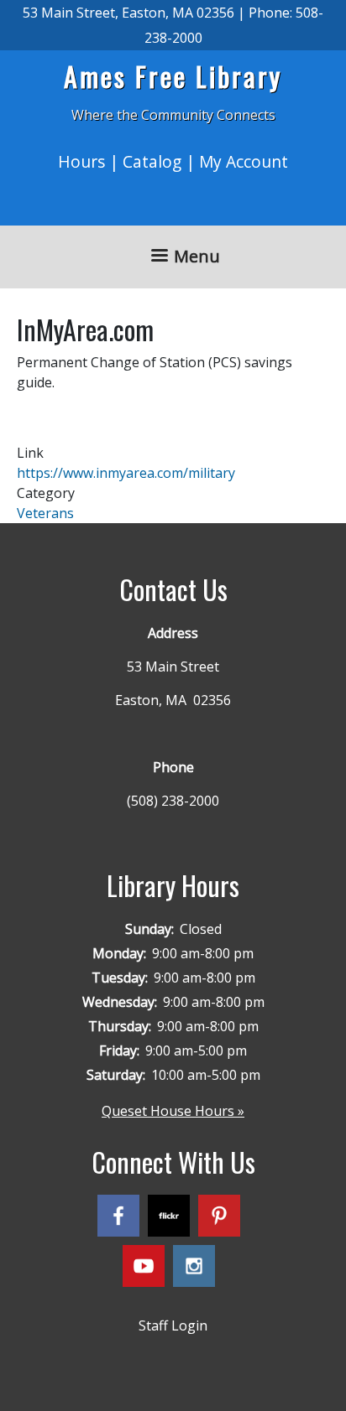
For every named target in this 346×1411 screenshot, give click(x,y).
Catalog (152, 161)
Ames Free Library (173, 76)
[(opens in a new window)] (122, 1219)
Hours (81, 161)
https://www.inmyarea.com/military (126, 473)
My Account (243, 161)
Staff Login (173, 1325)
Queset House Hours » (173, 1111)
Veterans (45, 513)
